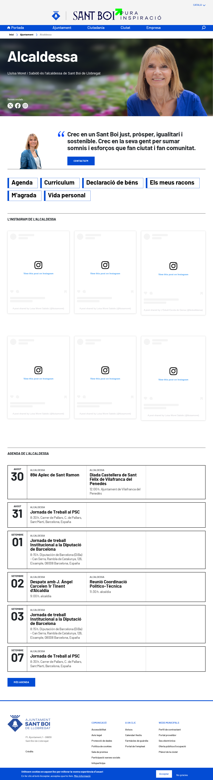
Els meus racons (172, 183)
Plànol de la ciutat (168, 752)
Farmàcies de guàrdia (136, 741)
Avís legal (97, 735)
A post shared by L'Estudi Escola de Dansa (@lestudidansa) (173, 310)
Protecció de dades (102, 741)
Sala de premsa (100, 752)
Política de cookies (102, 746)
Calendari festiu (133, 735)
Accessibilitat (99, 729)
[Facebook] (18, 105)
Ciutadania (95, 28)
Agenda (22, 183)
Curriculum (59, 183)
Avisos (129, 729)
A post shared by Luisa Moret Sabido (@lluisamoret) (38, 308)
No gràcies (182, 775)
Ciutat (125, 28)
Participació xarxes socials (106, 757)
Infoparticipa (98, 763)
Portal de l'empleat (135, 746)
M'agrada (24, 195)
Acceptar (164, 774)
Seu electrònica (167, 741)
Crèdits (29, 751)
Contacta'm (81, 161)
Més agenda (21, 682)
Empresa (153, 28)
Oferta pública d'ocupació (172, 746)
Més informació (82, 776)
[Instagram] (25, 105)
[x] (10, 105)
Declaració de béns (112, 183)
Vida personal (66, 195)
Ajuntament (62, 28)
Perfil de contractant (170, 729)
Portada (17, 28)
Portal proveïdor (167, 735)
